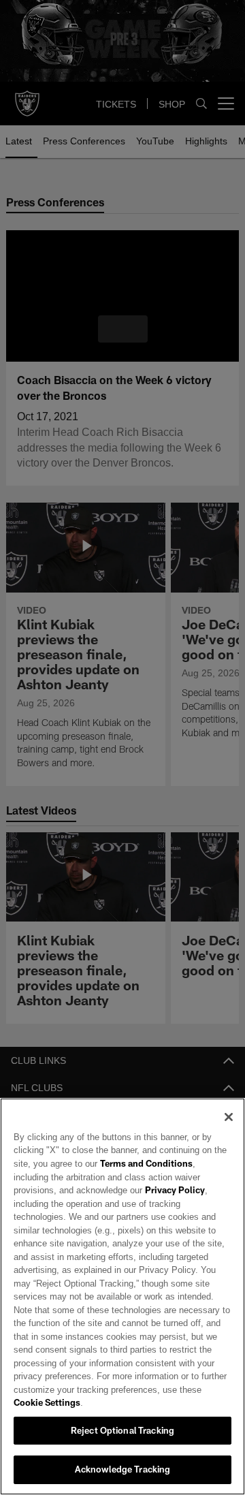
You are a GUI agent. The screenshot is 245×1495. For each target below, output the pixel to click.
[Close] (229, 1130)
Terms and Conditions (141, 1176)
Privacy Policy (111, 1203)
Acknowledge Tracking (123, 1469)
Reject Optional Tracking (122, 1430)
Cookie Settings (47, 1402)
